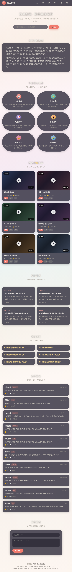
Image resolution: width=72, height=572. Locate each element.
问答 (61, 3)
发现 (37, 3)
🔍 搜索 (53, 27)
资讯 (55, 3)
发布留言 (17, 550)
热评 (67, 3)
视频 (49, 3)
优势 (43, 3)
